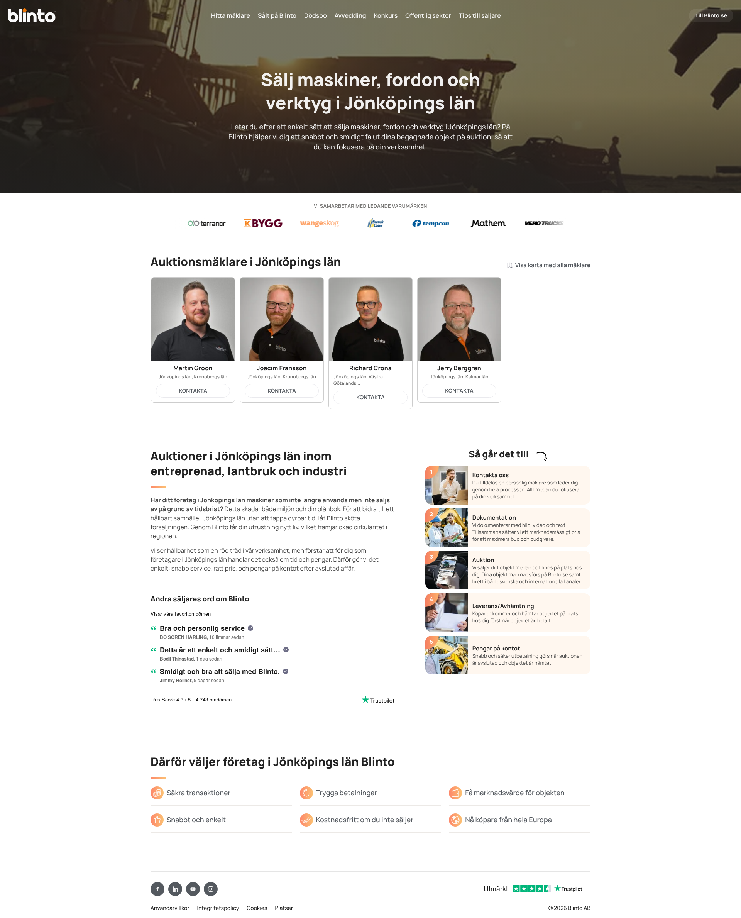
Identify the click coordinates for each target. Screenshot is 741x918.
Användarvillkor (170, 908)
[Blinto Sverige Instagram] (211, 889)
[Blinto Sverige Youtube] (193, 889)
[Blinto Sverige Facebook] (157, 889)
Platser (284, 908)
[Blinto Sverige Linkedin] (175, 889)
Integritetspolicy (218, 908)
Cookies (257, 908)
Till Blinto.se (711, 15)
